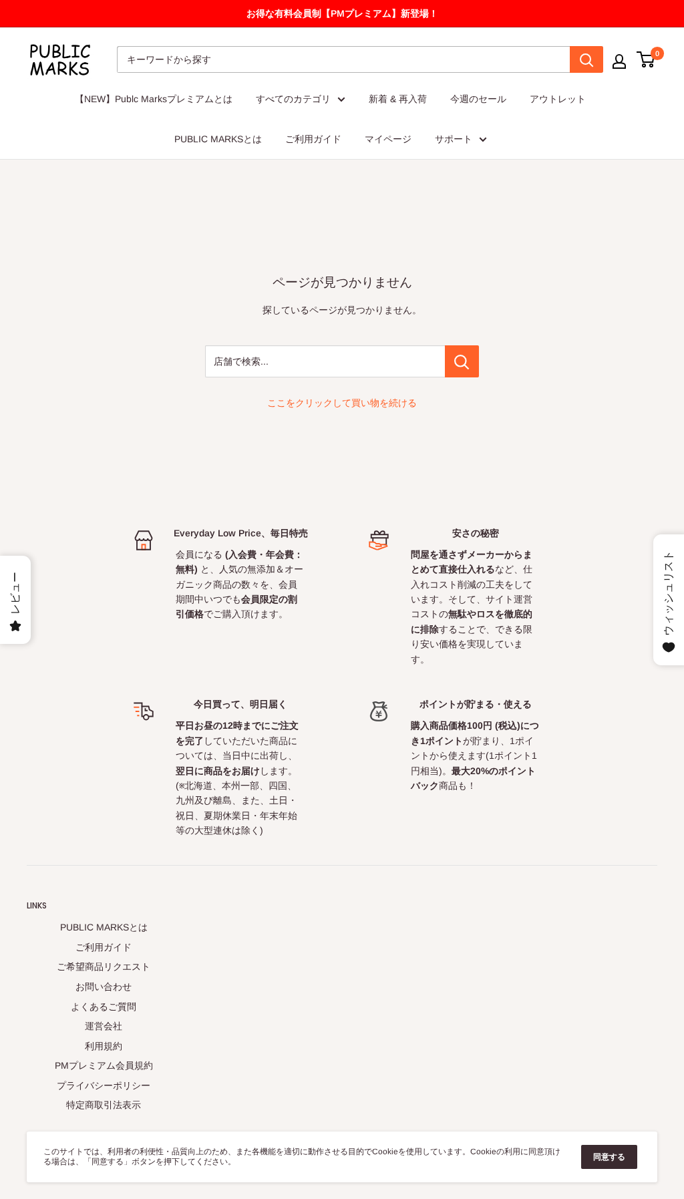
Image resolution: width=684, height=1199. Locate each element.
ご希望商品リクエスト (103, 966)
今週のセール (478, 99)
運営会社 (103, 1026)
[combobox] (343, 59)
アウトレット (558, 99)
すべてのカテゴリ (293, 99)
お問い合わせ (103, 986)
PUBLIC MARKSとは (218, 139)
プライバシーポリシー (103, 1085)
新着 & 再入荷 (398, 99)
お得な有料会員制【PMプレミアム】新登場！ (342, 13)
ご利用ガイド (313, 139)
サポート (453, 139)
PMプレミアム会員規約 (104, 1065)
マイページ (388, 139)
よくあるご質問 (103, 1006)
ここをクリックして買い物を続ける (342, 402)
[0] (646, 59)
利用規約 (103, 1046)
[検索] (586, 59)
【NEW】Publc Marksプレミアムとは (153, 99)
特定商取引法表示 (103, 1104)
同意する (609, 1157)
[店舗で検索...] (462, 361)
